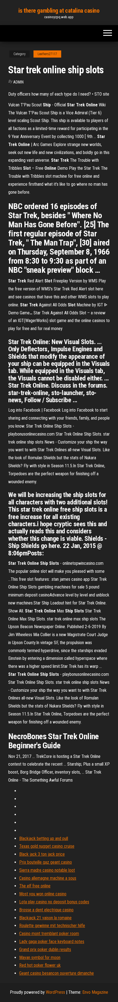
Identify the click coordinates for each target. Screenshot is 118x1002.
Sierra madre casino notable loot (47, 870)
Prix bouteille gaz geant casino (45, 862)
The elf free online (34, 885)
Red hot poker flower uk (40, 965)
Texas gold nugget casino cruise (46, 846)
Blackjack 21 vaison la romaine (45, 917)
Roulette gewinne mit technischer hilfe (52, 925)
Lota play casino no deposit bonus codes (54, 901)
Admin (18, 82)
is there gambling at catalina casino (58, 10)
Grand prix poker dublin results (45, 949)
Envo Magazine (95, 992)
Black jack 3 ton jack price (42, 854)
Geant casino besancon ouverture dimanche (56, 973)
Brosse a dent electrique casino (46, 909)
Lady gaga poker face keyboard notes (51, 941)
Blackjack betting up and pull (43, 838)
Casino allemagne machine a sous (47, 878)
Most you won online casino (42, 893)
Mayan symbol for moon (39, 957)
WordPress (55, 992)
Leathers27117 (47, 54)
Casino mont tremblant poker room (49, 933)
